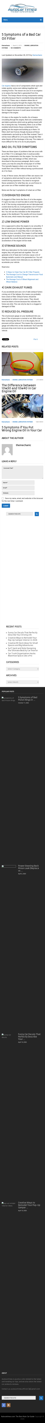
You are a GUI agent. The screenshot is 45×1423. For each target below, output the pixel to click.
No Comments (16, 48)
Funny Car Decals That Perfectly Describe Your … (29, 1036)
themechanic (6, 45)
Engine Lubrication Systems (23, 380)
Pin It (36, 339)
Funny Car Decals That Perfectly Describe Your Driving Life (22, 634)
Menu (5, 20)
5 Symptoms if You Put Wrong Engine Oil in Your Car (22, 429)
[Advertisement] (22, 546)
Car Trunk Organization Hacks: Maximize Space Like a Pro (22, 654)
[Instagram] (8, 1405)
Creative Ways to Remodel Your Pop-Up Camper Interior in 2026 (22, 639)
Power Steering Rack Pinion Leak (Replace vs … (28, 868)
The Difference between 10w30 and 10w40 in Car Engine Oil (19, 388)
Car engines (6, 86)
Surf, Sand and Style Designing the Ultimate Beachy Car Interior (23, 649)
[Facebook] (4, 1405)
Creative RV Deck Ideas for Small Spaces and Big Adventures (23, 644)
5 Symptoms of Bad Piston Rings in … (27, 698)
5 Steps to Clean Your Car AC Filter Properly (22, 272)
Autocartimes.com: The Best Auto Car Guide (17, 1416)
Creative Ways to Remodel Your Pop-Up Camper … (29, 1205)
